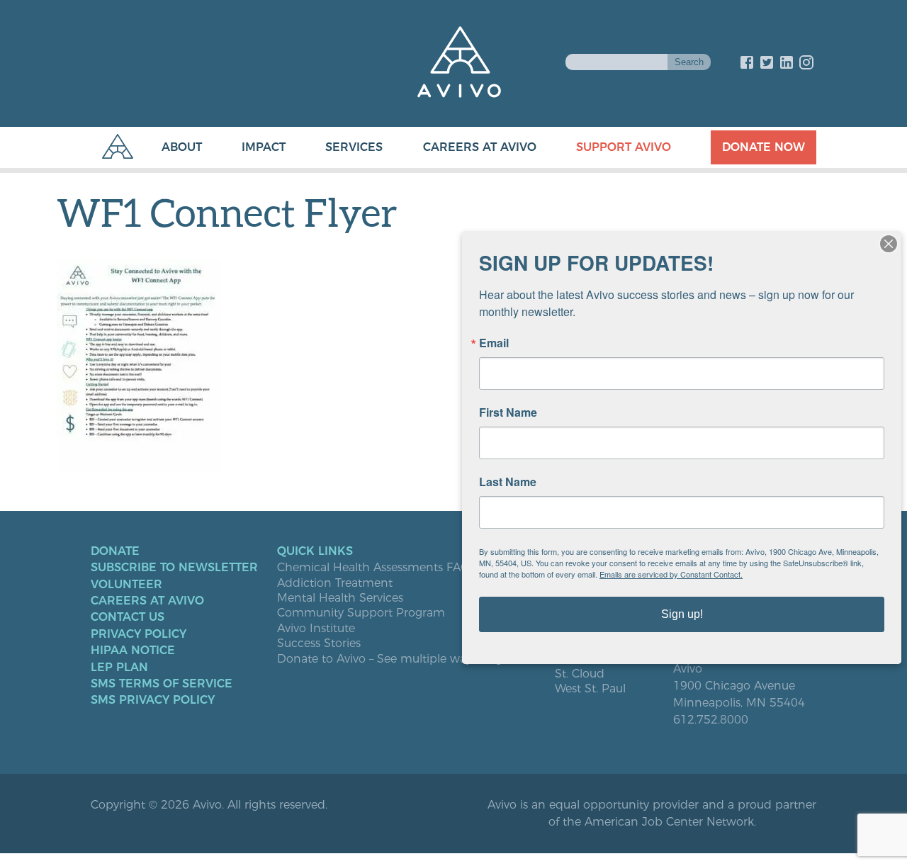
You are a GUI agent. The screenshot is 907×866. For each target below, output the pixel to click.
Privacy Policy (138, 634)
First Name (508, 412)
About (182, 147)
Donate (115, 551)
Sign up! (682, 614)
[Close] (888, 243)
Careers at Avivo (479, 147)
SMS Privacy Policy (153, 700)
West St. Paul (590, 688)
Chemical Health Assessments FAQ (373, 567)
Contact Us (127, 617)
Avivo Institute (316, 628)
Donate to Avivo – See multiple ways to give (397, 659)
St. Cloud (579, 674)
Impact (264, 147)
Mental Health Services (340, 598)
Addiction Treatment (335, 583)
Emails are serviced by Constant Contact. (671, 574)
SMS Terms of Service (161, 683)
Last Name (507, 482)
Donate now (763, 147)
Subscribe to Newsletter (174, 567)
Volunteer (126, 584)
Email (494, 343)
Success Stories (319, 643)
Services (354, 147)
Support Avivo (623, 147)
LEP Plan (119, 667)
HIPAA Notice (133, 650)
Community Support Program (361, 613)
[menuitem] (167, 147)
